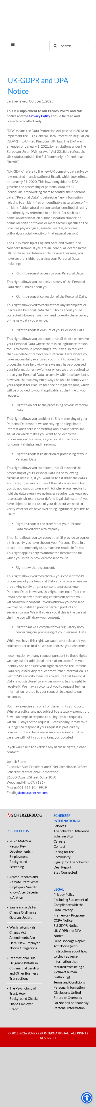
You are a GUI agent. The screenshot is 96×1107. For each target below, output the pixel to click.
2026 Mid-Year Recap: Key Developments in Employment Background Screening (21, 854)
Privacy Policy (40, 116)
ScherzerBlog (63, 836)
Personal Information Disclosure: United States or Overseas (69, 992)
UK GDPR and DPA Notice (67, 933)
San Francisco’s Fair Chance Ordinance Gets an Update (23, 912)
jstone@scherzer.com (32, 793)
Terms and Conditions (69, 982)
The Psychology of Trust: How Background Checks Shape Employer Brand (23, 998)
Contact (59, 846)
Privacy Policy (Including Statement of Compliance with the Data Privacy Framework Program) (71, 904)
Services (60, 826)
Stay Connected (65, 872)
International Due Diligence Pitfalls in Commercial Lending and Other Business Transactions (24, 968)
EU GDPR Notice (66, 925)
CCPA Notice (63, 920)
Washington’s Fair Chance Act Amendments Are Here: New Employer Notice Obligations (24, 937)
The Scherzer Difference (71, 831)
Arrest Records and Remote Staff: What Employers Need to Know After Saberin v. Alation (24, 887)
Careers (59, 841)
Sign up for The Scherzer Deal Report (71, 864)
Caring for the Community (64, 854)
